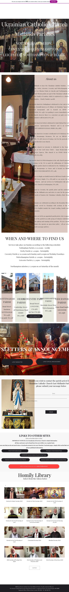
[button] (6, 485)
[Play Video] (14, 493)
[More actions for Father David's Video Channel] (6, 485)
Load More (34, 567)
